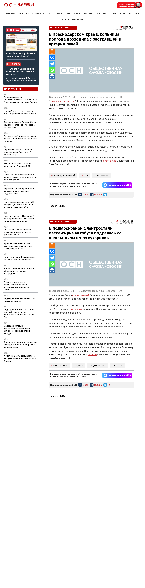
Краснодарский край (63, 175)
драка (79, 366)
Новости (15, 64)
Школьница (102, 175)
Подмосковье (98, 366)
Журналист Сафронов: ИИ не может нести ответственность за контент (21, 71)
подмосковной (80, 295)
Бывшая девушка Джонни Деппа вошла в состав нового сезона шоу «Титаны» (20, 125)
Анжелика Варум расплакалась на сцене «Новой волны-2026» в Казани (20, 358)
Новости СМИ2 (57, 205)
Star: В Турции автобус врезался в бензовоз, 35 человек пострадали (20, 271)
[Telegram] (52, 64)
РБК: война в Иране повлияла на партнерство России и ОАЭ (20, 164)
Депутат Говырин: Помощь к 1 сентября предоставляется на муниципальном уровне (19, 218)
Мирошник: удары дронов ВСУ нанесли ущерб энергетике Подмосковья (19, 191)
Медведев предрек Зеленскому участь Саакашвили (20, 299)
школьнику (76, 309)
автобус (118, 366)
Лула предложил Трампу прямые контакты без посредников (20, 258)
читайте (92, 354)
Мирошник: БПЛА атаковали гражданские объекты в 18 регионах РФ (18, 152)
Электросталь (60, 366)
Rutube (98, 195)
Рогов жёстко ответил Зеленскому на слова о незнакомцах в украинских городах (17, 286)
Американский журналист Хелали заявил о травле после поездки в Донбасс (20, 138)
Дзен (85, 195)
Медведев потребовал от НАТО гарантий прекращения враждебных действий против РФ (19, 313)
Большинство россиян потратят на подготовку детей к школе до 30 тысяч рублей (20, 177)
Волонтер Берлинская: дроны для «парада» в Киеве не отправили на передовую (20, 345)
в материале (109, 160)
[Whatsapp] (52, 70)
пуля (85, 175)
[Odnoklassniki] (52, 51)
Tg (109, 195)
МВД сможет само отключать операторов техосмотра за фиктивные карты (19, 232)
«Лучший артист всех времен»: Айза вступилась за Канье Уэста (20, 112)
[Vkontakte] (52, 57)
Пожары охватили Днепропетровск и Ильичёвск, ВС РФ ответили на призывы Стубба (21, 100)
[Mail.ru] (52, 76)
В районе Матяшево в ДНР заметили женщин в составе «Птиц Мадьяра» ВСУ (18, 246)
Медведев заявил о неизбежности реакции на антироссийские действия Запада (17, 330)
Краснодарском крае (63, 101)
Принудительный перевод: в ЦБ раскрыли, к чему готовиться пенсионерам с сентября (19, 204)
